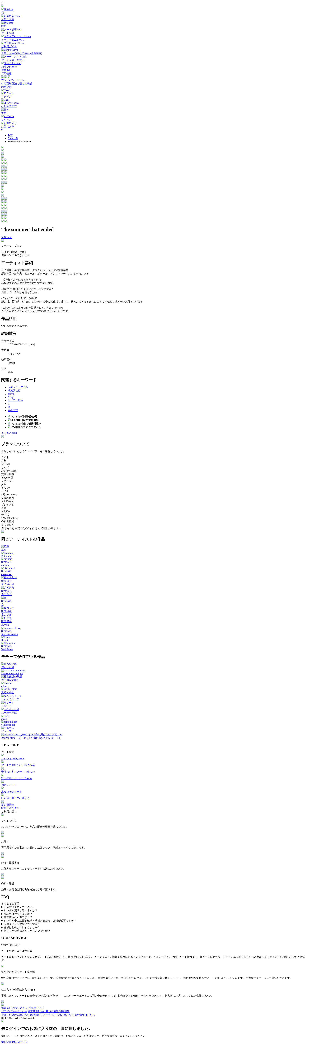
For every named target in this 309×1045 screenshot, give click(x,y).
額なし (11, 394)
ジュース (6, 731)
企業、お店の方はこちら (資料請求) (21, 1014)
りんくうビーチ (10, 699)
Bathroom (6, 556)
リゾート (6, 706)
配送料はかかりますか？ (18, 913)
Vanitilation (7, 649)
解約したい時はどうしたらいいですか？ (27, 930)
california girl (8, 724)
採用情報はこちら (84, 1014)
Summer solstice (9, 634)
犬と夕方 (6, 594)
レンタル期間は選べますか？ (20, 910)
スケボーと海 (9, 712)
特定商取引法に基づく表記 (16, 83)
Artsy (10, 397)
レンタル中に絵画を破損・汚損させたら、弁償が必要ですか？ (40, 920)
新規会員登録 (9, 1041)
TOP (10, 135)
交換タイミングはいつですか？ (22, 924)
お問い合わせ (20, 1008)
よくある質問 (9, 433)
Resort (4, 640)
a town (4, 686)
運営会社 (6, 70)
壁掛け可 (13, 410)
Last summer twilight (12, 673)
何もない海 (7, 667)
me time (5, 565)
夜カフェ (6, 614)
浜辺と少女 (7, 692)
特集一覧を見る (10, 808)
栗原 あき (6, 237)
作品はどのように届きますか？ (22, 927)
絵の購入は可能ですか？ (18, 917)
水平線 (5, 624)
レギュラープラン (18, 387)
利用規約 (6, 87)
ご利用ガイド (36, 1008)
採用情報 (6, 73)
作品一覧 (13, 138)
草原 (3, 550)
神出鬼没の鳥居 (10, 680)
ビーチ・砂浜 (15, 400)
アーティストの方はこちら (58, 1014)
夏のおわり (7, 584)
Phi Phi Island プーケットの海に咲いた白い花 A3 (30, 738)
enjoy (4, 719)
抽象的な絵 (14, 390)
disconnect (6, 574)
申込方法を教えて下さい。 (19, 907)
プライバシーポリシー (14, 80)
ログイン (22, 1041)
